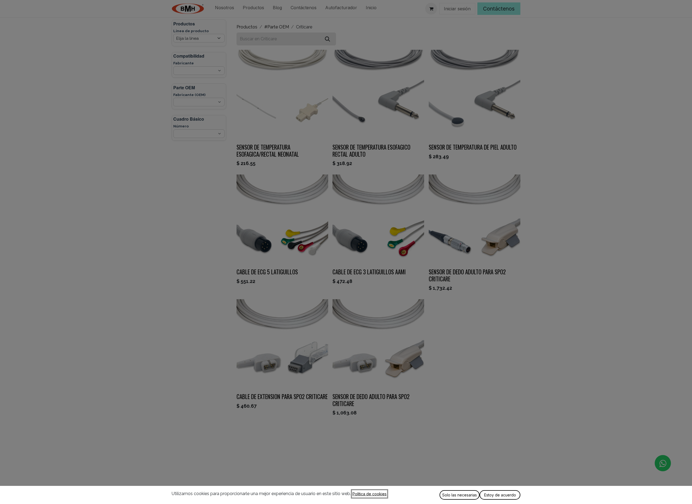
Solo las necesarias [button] (459, 495)
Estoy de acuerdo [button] (500, 495)
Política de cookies (369, 494)
